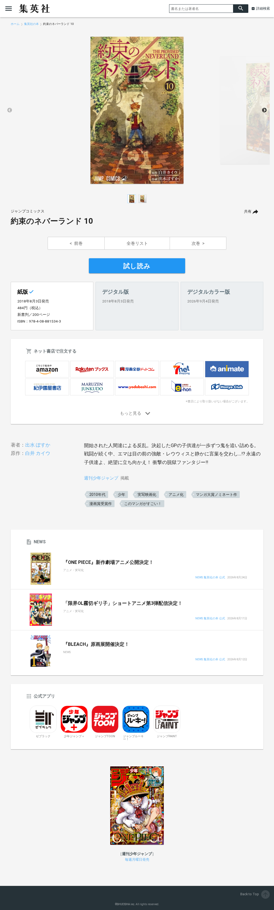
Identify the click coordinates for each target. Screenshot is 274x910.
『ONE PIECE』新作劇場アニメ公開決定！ (108, 562)
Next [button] (264, 110)
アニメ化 (176, 494)
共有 (248, 211)
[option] (137, 110)
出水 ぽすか (37, 445)
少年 (121, 494)
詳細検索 (263, 8)
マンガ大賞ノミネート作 (216, 494)
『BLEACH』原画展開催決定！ (96, 644)
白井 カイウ (37, 453)
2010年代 (97, 494)
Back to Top (254, 894)
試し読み (137, 266)
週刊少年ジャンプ (101, 478)
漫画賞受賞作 (100, 503)
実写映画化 (147, 494)
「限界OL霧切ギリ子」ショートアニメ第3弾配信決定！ (122, 603)
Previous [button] (9, 110)
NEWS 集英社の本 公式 (210, 577)
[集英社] (34, 8)
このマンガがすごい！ (143, 503)
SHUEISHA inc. (126, 904)
